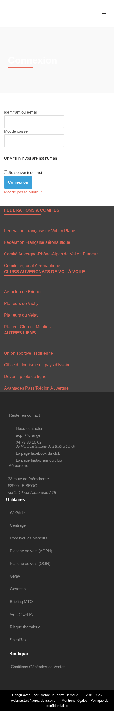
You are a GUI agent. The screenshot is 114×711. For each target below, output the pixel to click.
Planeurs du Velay (21, 315)
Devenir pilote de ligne (25, 376)
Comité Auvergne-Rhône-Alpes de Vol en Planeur (51, 254)
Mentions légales (74, 701)
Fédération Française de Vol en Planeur (41, 230)
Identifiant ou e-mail (20, 112)
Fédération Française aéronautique (37, 242)
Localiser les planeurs (28, 538)
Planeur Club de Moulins (27, 327)
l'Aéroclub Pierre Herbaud (59, 695)
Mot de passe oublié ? (23, 192)
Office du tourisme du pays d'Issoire (37, 365)
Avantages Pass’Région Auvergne (36, 388)
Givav (15, 576)
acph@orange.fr (30, 435)
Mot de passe (16, 131)
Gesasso (18, 589)
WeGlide (17, 512)
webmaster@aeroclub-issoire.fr (34, 701)
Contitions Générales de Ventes (38, 666)
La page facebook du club (38, 453)
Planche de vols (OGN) (30, 563)
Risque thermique (25, 627)
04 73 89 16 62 (28, 442)
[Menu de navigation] (104, 13)
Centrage (18, 525)
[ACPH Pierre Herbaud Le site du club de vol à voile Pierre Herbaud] (20, 13)
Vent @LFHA (21, 614)
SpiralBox (18, 639)
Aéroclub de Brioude (23, 292)
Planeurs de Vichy (21, 303)
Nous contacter (29, 428)
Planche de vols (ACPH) (31, 550)
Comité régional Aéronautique (32, 265)
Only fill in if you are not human (30, 158)
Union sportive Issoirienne (28, 353)
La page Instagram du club (39, 460)
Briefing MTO (21, 601)
